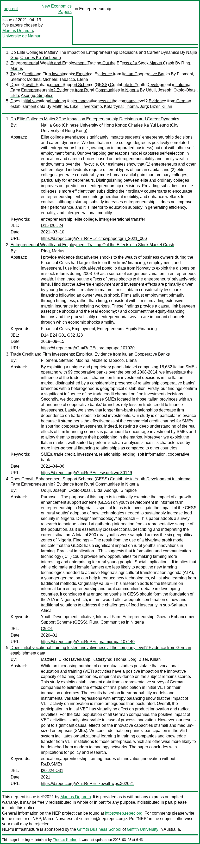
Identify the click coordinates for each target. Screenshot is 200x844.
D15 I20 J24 (52, 225)
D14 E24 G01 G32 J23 (62, 335)
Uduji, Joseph (158, 90)
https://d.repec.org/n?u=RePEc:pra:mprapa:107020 (88, 348)
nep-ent (11, 8)
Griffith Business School (99, 829)
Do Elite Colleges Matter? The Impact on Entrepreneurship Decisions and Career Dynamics (94, 52)
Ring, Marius (52, 251)
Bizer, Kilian (161, 106)
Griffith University (142, 829)
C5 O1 (47, 628)
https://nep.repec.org (123, 813)
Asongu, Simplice (37, 95)
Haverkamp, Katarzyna (101, 106)
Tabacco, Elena (73, 79)
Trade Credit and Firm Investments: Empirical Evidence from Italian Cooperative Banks (90, 74)
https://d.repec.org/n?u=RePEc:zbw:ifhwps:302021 (87, 783)
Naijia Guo (51, 125)
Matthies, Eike (65, 106)
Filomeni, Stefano (57, 360)
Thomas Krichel (65, 840)
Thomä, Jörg (136, 106)
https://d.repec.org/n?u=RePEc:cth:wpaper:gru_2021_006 (94, 238)
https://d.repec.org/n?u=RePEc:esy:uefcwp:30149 (86, 472)
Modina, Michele (42, 79)
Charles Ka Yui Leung (40, 57)
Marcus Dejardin (17, 30)
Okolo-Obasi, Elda (85, 490)
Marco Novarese (58, 818)
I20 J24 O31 (52, 770)
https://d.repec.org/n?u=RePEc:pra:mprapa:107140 (88, 641)
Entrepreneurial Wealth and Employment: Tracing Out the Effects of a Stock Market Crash (92, 63)
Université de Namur (21, 36)
